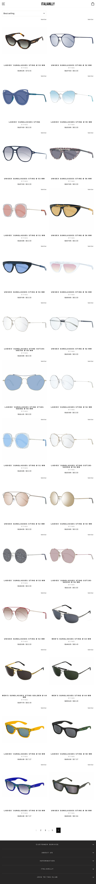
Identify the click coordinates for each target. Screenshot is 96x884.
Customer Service (47, 844)
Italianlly (47, 869)
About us (47, 852)
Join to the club (47, 877)
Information (47, 861)
